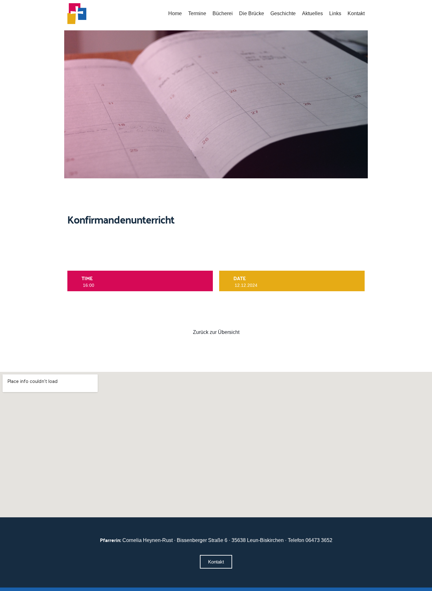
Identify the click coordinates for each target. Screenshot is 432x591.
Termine (197, 13)
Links (335, 13)
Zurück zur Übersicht (216, 332)
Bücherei (223, 13)
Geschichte (283, 13)
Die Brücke (251, 13)
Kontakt (356, 13)
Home (175, 13)
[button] (216, 562)
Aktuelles (312, 13)
